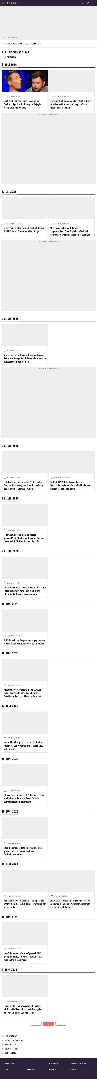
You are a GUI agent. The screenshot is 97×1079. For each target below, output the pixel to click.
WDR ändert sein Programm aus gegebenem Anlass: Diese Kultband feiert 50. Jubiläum (24, 641)
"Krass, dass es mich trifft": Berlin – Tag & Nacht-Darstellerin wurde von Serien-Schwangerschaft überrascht (24, 798)
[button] (10, 57)
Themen (11, 38)
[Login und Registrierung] (88, 3)
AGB (28, 1064)
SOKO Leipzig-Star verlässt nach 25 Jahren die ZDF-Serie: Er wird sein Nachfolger (24, 229)
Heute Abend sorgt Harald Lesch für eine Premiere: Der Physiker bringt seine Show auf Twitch (24, 746)
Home (4, 38)
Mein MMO (74, 1069)
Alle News (17, 43)
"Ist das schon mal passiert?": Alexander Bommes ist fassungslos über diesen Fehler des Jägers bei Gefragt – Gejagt (24, 485)
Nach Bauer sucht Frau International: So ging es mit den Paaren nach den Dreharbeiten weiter (23, 851)
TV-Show (6, 43)
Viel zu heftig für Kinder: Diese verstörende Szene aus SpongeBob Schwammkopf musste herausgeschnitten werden (25, 358)
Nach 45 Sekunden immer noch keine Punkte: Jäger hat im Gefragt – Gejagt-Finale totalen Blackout (22, 104)
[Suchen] (82, 3)
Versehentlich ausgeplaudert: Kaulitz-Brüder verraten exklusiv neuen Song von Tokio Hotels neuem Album (71, 104)
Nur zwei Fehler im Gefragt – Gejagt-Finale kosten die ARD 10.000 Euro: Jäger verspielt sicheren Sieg (25, 904)
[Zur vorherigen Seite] (36, 1024)
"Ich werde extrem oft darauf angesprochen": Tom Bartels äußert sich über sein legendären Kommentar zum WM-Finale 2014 (70, 231)
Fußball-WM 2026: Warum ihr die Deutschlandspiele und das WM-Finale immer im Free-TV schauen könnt (71, 485)
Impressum (9, 1064)
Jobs (6, 1069)
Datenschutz (53, 1064)
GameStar (30, 1069)
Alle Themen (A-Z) (33, 43)
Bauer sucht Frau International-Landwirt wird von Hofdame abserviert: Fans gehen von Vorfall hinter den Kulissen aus (23, 1009)
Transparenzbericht (78, 1064)
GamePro (52, 1069)
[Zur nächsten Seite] (60, 1024)
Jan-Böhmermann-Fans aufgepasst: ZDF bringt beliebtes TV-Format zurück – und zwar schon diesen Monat (23, 956)
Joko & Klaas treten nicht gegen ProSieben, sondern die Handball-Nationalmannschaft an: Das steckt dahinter (71, 904)
